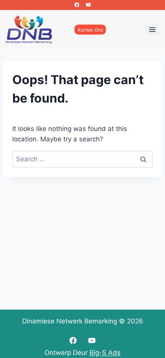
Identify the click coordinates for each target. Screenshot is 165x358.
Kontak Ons (90, 30)
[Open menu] (152, 29)
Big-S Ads (104, 352)
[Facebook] (77, 5)
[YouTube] (88, 5)
